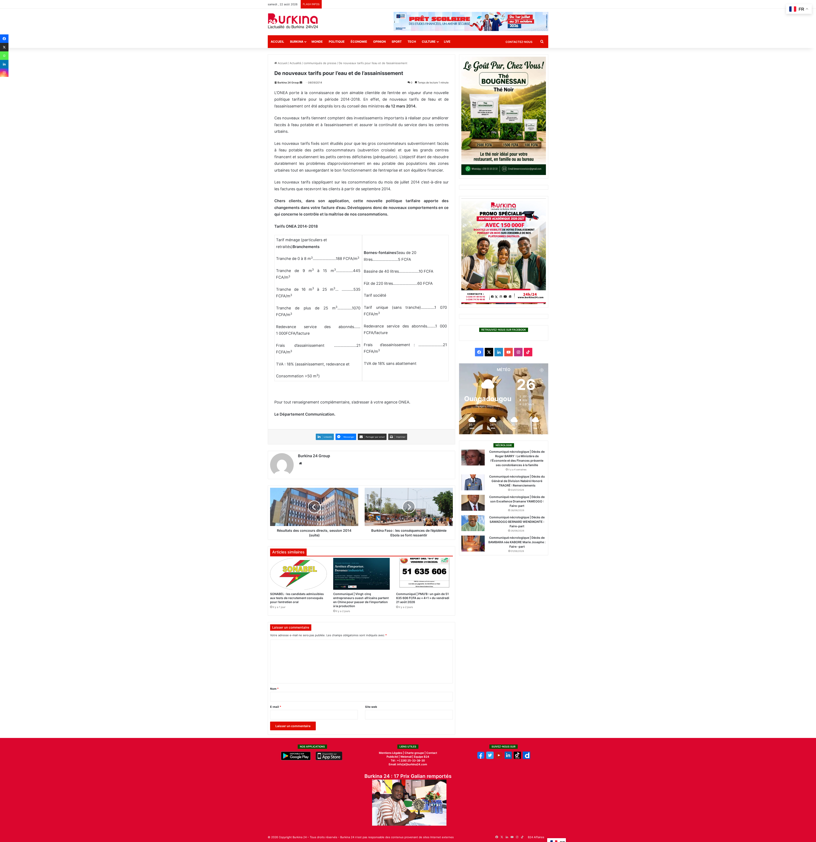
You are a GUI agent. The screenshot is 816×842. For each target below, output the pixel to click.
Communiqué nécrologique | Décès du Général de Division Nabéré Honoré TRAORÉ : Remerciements (517, 481)
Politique (337, 41)
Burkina (296, 41)
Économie (359, 41)
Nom (274, 688)
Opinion (379, 41)
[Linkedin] (4, 64)
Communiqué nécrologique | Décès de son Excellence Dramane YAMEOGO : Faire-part (517, 501)
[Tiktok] (517, 758)
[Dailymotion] (526, 758)
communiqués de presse (320, 63)
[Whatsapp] (4, 55)
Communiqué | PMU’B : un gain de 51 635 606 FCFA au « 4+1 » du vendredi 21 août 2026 (422, 598)
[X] (4, 47)
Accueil (277, 41)
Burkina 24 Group (288, 82)
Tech (412, 41)
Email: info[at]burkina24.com (408, 764)
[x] (490, 758)
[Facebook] (4, 38)
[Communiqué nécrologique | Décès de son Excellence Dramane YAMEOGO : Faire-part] (473, 503)
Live (447, 41)
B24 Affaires (536, 837)
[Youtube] (499, 758)
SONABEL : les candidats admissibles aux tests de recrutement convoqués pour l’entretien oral (297, 598)
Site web (371, 706)
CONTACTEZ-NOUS (519, 42)
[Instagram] (4, 72)
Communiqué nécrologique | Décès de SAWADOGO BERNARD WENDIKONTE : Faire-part (517, 521)
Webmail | (406, 756)
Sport (397, 41)
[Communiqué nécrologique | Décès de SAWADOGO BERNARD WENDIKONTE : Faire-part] (473, 523)
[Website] (300, 463)
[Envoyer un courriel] (301, 82)
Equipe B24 (421, 756)
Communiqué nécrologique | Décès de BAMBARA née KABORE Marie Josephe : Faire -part (516, 542)
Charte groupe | (415, 753)
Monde (317, 41)
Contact (431, 753)
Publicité (392, 756)
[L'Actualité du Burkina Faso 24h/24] (293, 20)
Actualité (295, 63)
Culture (429, 41)
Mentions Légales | (392, 753)
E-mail (275, 706)
